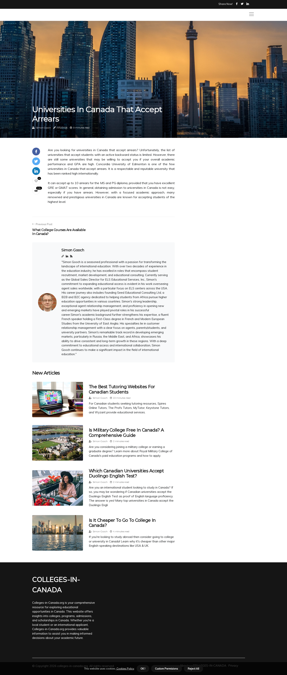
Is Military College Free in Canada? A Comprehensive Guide (126, 432)
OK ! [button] (143, 668)
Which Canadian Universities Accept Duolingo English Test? (126, 473)
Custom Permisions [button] (166, 668)
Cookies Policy (125, 668)
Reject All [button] (193, 668)
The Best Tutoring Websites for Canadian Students (122, 389)
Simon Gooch (43, 127)
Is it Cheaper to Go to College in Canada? (122, 523)
